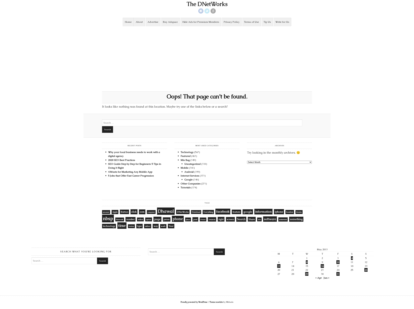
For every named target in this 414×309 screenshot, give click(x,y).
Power (203, 219)
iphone (279, 211)
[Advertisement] (207, 50)
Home (128, 21)
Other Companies (191, 183)
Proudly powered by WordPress (194, 302)
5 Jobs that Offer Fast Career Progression (131, 175)
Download (196, 212)
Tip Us (267, 21)
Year (171, 226)
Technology (187, 152)
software (270, 219)
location (289, 212)
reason (212, 219)
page (157, 219)
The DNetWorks (207, 4)
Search (241, 219)
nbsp (108, 218)
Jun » (326, 277)
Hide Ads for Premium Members (200, 21)
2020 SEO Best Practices (121, 160)
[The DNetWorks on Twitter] (207, 11)
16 (322, 266)
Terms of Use (251, 21)
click (134, 211)
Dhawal (166, 211)
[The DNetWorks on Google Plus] (213, 11)
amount (106, 212)
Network (119, 219)
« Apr (318, 277)
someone (283, 219)
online (140, 219)
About (139, 21)
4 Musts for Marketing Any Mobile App (130, 171)
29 (306, 273)
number (130, 219)
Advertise (152, 21)
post (195, 219)
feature (236, 211)
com (142, 211)
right (221, 219)
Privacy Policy (232, 21)
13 (279, 266)
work (163, 226)
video (147, 226)
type (139, 226)
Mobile (184, 167)
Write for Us (282, 21)
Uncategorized (192, 163)
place (188, 219)
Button (124, 211)
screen (230, 219)
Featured (186, 155)
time (122, 225)
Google (188, 179)
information (263, 212)
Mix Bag (185, 160)
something (296, 219)
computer (151, 212)
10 (338, 262)
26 (366, 269)
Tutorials (186, 187)
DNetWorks (183, 212)
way (155, 226)
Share (252, 219)
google (247, 211)
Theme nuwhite (216, 302)
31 (338, 273)
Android (189, 171)
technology (109, 226)
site (259, 219)
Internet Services (190, 175)
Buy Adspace (170, 21)
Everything (208, 212)
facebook (222, 211)
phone (178, 219)
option (148, 219)
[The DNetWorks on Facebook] (200, 11)
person (167, 219)
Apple (115, 212)
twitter (131, 226)
